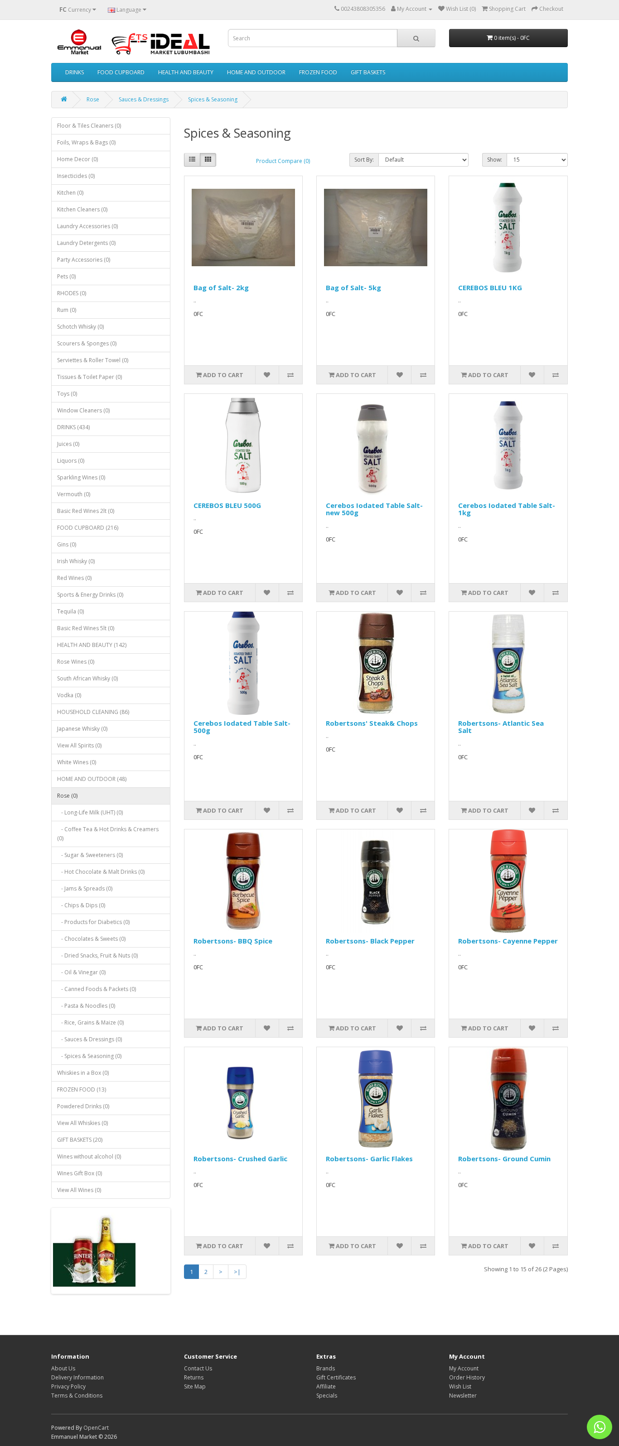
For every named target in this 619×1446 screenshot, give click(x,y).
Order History (467, 1377)
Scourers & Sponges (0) (86, 343)
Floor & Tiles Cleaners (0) (89, 125)
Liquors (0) (70, 460)
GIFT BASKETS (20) (79, 1140)
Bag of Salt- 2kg (221, 287)
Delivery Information (77, 1377)
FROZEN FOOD (318, 72)
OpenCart (96, 1428)
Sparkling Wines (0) (81, 477)
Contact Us (198, 1368)
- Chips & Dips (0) (81, 905)
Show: (494, 159)
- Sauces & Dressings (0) (89, 1039)
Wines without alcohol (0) (89, 1156)
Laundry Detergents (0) (86, 243)
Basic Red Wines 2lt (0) (85, 511)
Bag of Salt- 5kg (353, 287)
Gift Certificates (336, 1377)
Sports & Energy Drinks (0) (90, 595)
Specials (326, 1395)
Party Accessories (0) (83, 259)
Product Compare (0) (283, 161)
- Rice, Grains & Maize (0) (90, 1022)
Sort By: (364, 159)
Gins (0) (66, 544)
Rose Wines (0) (75, 662)
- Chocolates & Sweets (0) (91, 939)
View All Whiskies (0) (82, 1123)
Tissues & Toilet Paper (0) (89, 377)
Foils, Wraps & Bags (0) (86, 142)
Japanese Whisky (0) (82, 729)
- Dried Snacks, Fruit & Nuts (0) (97, 955)
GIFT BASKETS (368, 72)
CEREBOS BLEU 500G (227, 505)
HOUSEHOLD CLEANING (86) (93, 712)
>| (237, 1272)
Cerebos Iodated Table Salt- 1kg (506, 509)
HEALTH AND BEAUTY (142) (91, 645)
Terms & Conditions (76, 1395)
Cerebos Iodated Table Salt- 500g (241, 726)
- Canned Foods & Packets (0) (96, 989)
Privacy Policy (68, 1386)
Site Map (195, 1386)
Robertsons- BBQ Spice (232, 940)
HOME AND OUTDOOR (256, 72)
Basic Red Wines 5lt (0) (85, 628)
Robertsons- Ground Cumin (504, 1158)
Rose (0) (67, 796)
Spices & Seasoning (212, 99)
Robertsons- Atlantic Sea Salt (501, 726)
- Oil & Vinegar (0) (81, 972)
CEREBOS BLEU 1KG (490, 287)
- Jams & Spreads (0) (84, 888)
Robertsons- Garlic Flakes (369, 1158)
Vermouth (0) (73, 494)
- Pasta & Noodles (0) (86, 1006)
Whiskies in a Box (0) (83, 1073)
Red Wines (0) (74, 578)
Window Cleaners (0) (83, 410)
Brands (325, 1368)
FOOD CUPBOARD (121, 72)
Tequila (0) (70, 611)
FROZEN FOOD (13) (81, 1089)
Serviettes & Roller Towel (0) (92, 360)
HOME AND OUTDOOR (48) (91, 779)
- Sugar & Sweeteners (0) (90, 855)
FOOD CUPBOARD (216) (87, 527)
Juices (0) (68, 444)
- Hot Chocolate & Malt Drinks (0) (101, 872)
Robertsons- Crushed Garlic (240, 1158)
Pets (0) (66, 276)
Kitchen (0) (70, 192)
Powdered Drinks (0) (83, 1106)
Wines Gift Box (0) (79, 1173)
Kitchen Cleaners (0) (82, 209)
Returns (193, 1377)
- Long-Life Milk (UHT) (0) (90, 812)
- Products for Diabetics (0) (93, 922)
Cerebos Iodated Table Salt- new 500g (374, 509)
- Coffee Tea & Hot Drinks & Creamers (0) (108, 833)
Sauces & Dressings (144, 99)
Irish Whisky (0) (76, 561)
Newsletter (463, 1395)
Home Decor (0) (77, 159)
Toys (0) (67, 393)
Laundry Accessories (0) (87, 226)
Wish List (460, 1386)
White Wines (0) (76, 762)
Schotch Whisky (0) (80, 326)
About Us (63, 1368)
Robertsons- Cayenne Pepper (508, 940)
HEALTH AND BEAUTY (185, 72)
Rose (93, 99)
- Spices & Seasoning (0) (89, 1056)
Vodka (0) (69, 695)
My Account (464, 1368)
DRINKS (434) (73, 427)
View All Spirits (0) (79, 745)
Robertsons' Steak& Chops (372, 723)
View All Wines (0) (79, 1190)
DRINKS (74, 72)
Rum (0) (66, 310)
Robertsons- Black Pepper (370, 940)
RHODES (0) (71, 293)
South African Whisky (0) (87, 678)
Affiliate (326, 1386)
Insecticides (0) (76, 176)
